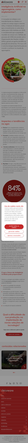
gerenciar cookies (14, 231)
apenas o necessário (14, 235)
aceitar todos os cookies (14, 226)
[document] (14, 221)
